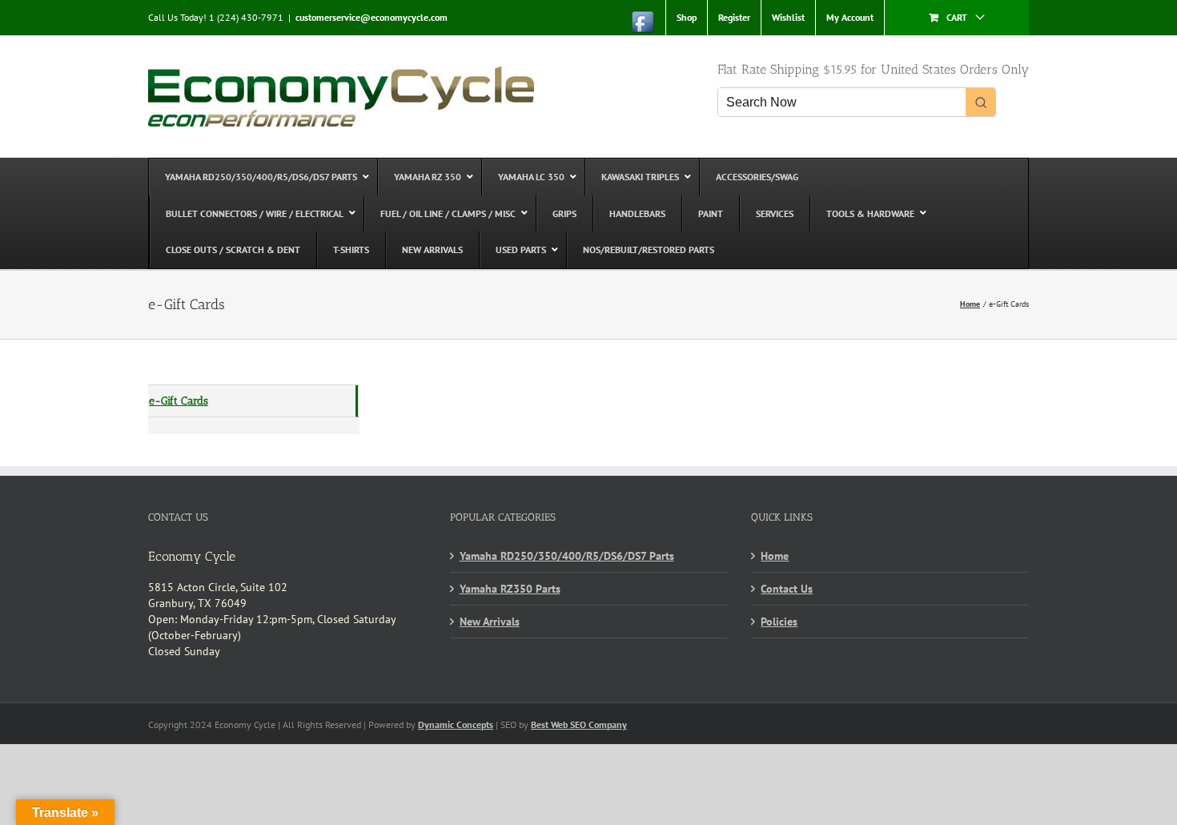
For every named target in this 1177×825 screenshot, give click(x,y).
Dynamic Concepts (455, 724)
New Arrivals (490, 621)
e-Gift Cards (178, 401)
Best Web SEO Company (579, 724)
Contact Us (787, 589)
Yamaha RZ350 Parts (510, 589)
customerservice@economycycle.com (371, 17)
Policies (779, 621)
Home (775, 556)
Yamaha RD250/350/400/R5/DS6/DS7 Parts (567, 556)
